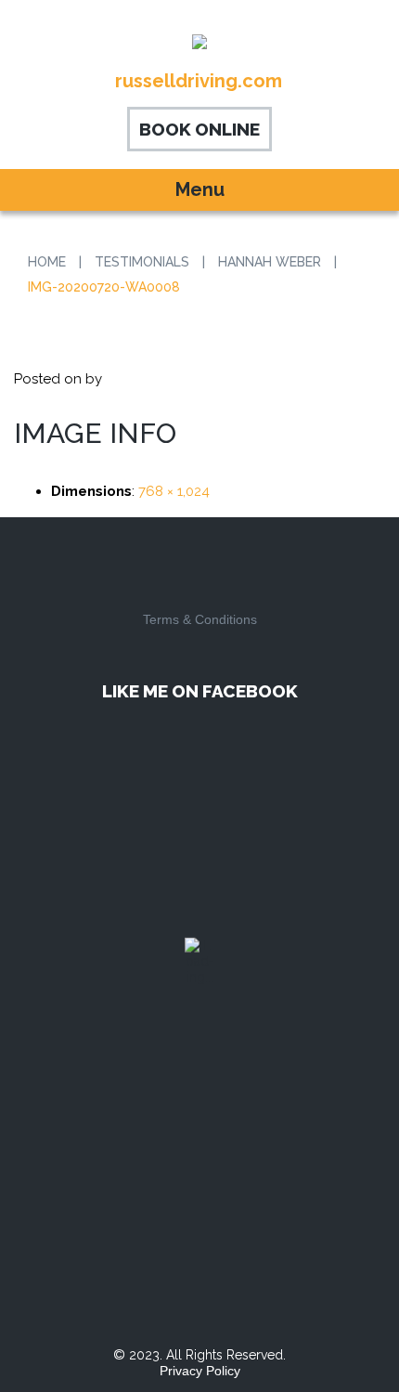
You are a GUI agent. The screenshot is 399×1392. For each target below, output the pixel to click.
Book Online (199, 129)
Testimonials (142, 261)
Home (47, 261)
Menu (200, 189)
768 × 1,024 (174, 491)
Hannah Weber (269, 261)
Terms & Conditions (200, 619)
